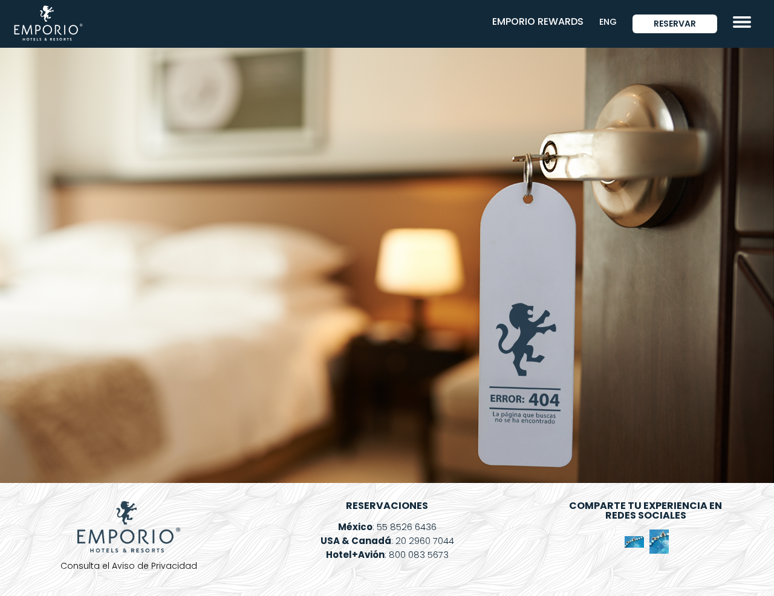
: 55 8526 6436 (387, 526)
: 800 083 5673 (387, 554)
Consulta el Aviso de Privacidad (128, 566)
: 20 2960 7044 (387, 540)
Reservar (675, 24)
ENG (608, 22)
